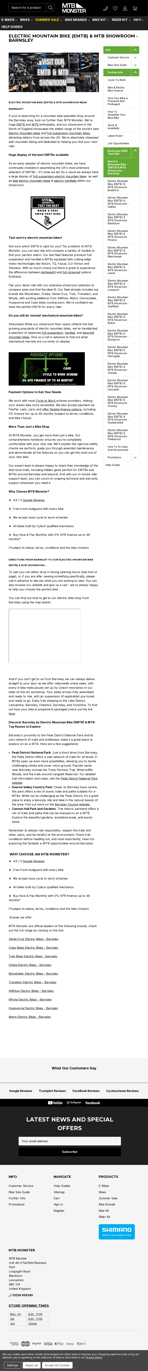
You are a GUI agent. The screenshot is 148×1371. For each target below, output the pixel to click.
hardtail (70, 333)
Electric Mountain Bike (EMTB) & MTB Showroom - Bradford (118, 185)
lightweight (48, 272)
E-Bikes (7, 20)
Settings (12, 1365)
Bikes (25, 20)
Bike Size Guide (117, 64)
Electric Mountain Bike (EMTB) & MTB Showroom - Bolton (118, 318)
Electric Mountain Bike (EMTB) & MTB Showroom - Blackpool (118, 335)
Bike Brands (76, 20)
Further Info (115, 72)
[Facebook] (92, 1103)
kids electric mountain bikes (31, 180)
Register (59, 1210)
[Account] (125, 8)
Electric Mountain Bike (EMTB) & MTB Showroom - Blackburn (118, 219)
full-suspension (52, 333)
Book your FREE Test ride (118, 152)
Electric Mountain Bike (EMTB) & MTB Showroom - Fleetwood (118, 435)
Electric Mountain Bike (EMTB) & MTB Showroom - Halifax (118, 202)
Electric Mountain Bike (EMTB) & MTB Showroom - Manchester (118, 252)
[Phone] (105, 8)
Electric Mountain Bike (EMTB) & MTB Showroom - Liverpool (118, 285)
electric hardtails (65, 180)
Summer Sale (47, 20)
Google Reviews (34, 500)
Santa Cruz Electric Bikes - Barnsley (33, 939)
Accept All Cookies (57, 1365)
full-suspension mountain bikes (68, 133)
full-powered (71, 272)
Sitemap (59, 1192)
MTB (35, 124)
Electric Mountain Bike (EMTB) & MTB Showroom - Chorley (118, 401)
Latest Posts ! (115, 135)
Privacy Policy (94, 1357)
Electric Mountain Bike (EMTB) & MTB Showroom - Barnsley (117, 167)
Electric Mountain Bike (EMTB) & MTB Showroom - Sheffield (118, 302)
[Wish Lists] (115, 8)
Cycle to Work (46, 400)
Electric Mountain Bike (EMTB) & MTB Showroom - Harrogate (118, 352)
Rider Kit (120, 20)
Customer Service (118, 57)
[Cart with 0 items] (134, 8)
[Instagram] (74, 1103)
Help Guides (12, 27)
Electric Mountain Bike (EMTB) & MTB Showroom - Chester (118, 368)
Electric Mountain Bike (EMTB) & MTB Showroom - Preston (118, 235)
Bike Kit (99, 20)
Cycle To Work (117, 79)
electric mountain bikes (24, 133)
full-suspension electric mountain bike (59, 176)
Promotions (114, 457)
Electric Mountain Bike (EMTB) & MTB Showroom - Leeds (118, 268)
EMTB (21, 124)
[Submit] (50, 7)
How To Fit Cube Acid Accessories (118, 448)
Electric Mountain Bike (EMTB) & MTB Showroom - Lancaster (118, 385)
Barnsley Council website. (72, 804)
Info (137, 20)
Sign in (58, 1204)
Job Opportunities (118, 143)
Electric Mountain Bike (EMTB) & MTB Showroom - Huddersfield (118, 418)
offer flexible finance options (62, 409)
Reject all (32, 1365)
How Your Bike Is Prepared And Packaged (118, 101)
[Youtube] (55, 1103)
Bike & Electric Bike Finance (116, 89)
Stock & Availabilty (113, 127)
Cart (56, 1198)
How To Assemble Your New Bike (116, 114)
